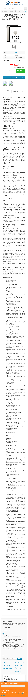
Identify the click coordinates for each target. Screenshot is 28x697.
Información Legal (19, 662)
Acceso (11, 11)
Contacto (19, 11)
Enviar (19, 658)
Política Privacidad (7, 664)
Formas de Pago (19, 665)
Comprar (20, 71)
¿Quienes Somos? (19, 667)
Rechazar (12, 686)
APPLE (16, 52)
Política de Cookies (19, 664)
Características (6, 91)
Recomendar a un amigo (18, 91)
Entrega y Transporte (7, 668)
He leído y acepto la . (13, 655)
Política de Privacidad (8, 652)
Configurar (5, 686)
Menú (5, 11)
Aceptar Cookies (20, 686)
